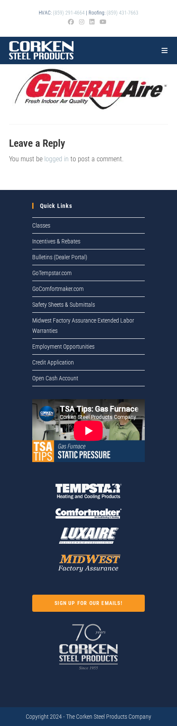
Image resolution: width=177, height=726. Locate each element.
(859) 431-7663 (122, 13)
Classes (41, 225)
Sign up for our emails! (88, 603)
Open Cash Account (55, 378)
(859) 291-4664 (69, 13)
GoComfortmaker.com (58, 288)
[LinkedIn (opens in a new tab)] (92, 22)
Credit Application (53, 362)
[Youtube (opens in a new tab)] (103, 22)
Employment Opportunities (63, 346)
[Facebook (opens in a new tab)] (72, 22)
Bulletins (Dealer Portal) (59, 257)
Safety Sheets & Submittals (63, 304)
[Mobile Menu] (165, 50)
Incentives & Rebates (56, 241)
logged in (56, 159)
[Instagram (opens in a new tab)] (81, 22)
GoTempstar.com (52, 273)
